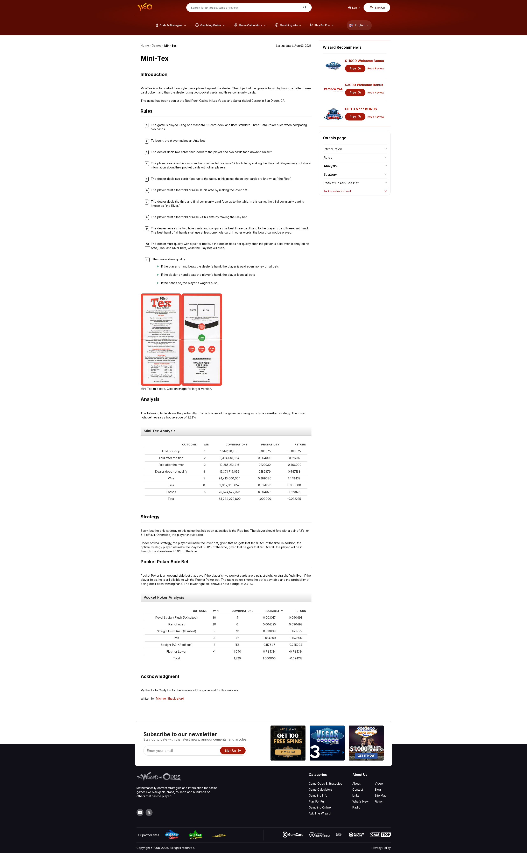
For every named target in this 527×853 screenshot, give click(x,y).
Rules (328, 157)
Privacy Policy (381, 847)
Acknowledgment (337, 191)
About (356, 783)
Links (355, 795)
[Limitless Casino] (287, 744)
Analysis (330, 166)
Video (379, 783)
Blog (378, 789)
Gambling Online (320, 807)
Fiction (379, 801)
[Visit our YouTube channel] (139, 812)
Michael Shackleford (170, 698)
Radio (356, 807)
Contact (357, 789)
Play (353, 68)
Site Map (381, 795)
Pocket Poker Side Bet (341, 183)
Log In (356, 7)
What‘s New (360, 801)
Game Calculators (320, 789)
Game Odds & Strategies (325, 783)
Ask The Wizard (320, 813)
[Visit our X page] (149, 812)
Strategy (330, 174)
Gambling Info (318, 795)
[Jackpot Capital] (366, 744)
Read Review (375, 68)
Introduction (333, 149)
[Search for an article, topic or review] (304, 7)
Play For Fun (317, 801)
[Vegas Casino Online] (327, 744)
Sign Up (379, 7)
